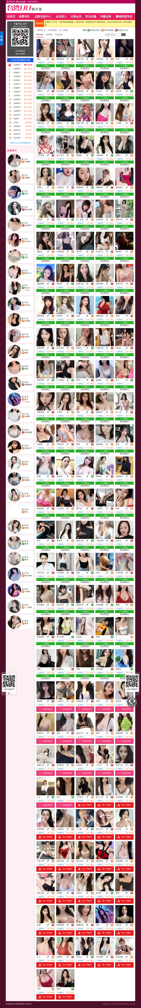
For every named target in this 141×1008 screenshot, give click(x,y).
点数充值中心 (43, 16)
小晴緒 (27, 591)
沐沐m (27, 337)
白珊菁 (27, 416)
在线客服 (28, 1004)
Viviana (28, 241)
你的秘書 (28, 432)
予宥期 (27, 162)
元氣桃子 (28, 225)
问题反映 (105, 16)
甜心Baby (28, 576)
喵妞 (26, 353)
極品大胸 (28, 209)
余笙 (26, 257)
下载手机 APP (20, 24)
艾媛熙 (27, 178)
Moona (27, 288)
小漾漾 (27, 496)
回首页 (11, 16)
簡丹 (26, 560)
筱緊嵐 (27, 480)
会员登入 (61, 16)
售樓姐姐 (28, 385)
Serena (27, 305)
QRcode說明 (20, 54)
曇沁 (26, 464)
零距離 (27, 321)
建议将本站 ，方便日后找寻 (22, 2)
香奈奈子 (28, 448)
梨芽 (26, 623)
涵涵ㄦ (27, 528)
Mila (26, 512)
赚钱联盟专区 (124, 16)
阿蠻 (26, 369)
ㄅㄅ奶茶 (28, 607)
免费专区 (24, 16)
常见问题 (90, 16)
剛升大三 (28, 273)
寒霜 (26, 544)
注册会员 (76, 16)
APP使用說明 (20, 51)
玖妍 (26, 194)
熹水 (26, 399)
